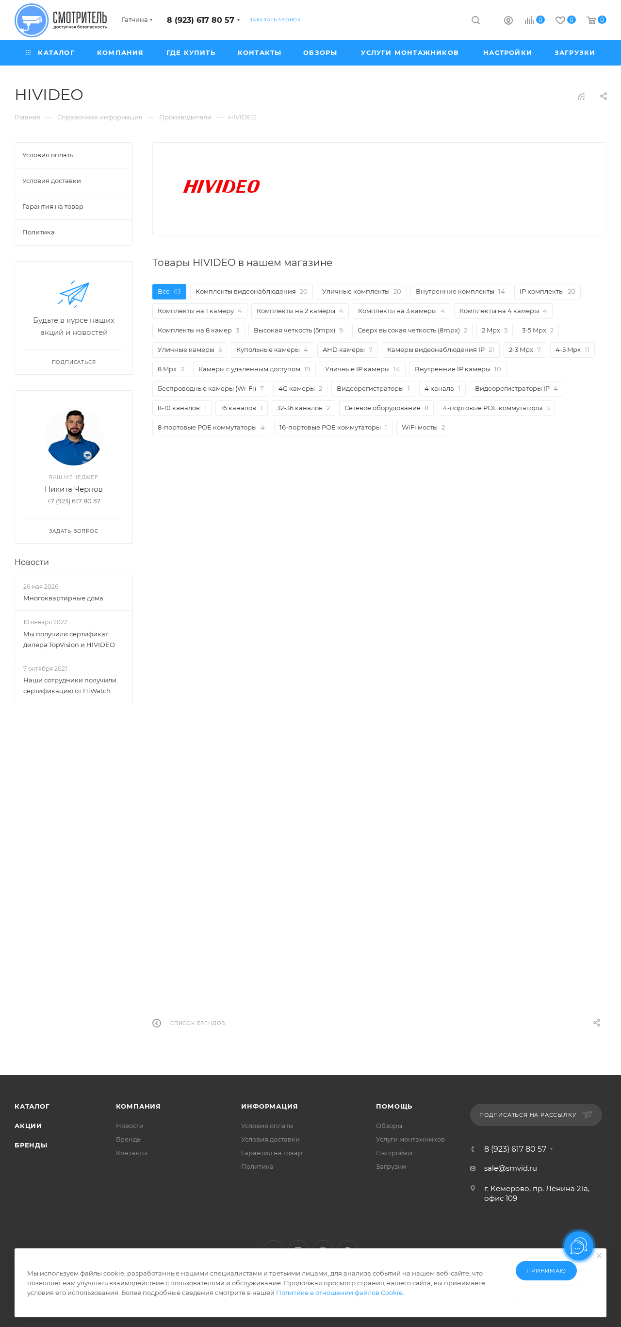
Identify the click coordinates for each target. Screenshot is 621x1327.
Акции (28, 1125)
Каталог (32, 1106)
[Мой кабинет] (508, 22)
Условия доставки (270, 1139)
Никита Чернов (74, 489)
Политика (257, 1166)
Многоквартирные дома (63, 598)
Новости (32, 562)
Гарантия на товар (271, 1153)
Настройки (394, 1153)
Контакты (131, 1153)
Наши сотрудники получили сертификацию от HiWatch (69, 685)
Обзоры (389, 1125)
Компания (138, 1106)
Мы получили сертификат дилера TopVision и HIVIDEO (69, 639)
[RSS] (581, 96)
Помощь (394, 1106)
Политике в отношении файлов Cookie (339, 1292)
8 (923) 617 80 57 (200, 20)
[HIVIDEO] (222, 185)
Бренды (31, 1145)
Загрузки (391, 1166)
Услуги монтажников (410, 1139)
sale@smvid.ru (510, 1168)
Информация (269, 1106)
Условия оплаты (267, 1125)
